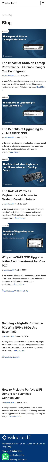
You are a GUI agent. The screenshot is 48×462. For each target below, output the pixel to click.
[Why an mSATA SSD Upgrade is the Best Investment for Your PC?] (24, 238)
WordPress (22, 459)
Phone (4, 451)
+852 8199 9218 (14, 451)
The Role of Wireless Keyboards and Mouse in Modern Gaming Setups (19, 195)
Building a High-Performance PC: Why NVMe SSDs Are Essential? (22, 327)
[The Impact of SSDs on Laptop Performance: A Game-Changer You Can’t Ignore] (24, 44)
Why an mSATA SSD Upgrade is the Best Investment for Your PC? (23, 261)
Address (5, 444)
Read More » (14, 152)
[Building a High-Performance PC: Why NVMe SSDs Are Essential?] (24, 304)
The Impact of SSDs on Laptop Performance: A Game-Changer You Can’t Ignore (23, 67)
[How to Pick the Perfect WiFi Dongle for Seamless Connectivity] (24, 370)
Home (4, 15)
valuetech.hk (9, 76)
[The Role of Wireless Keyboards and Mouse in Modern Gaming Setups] (24, 172)
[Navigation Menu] (43, 3)
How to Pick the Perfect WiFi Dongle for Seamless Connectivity (22, 393)
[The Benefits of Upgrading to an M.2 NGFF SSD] (24, 110)
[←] (9, 3)
